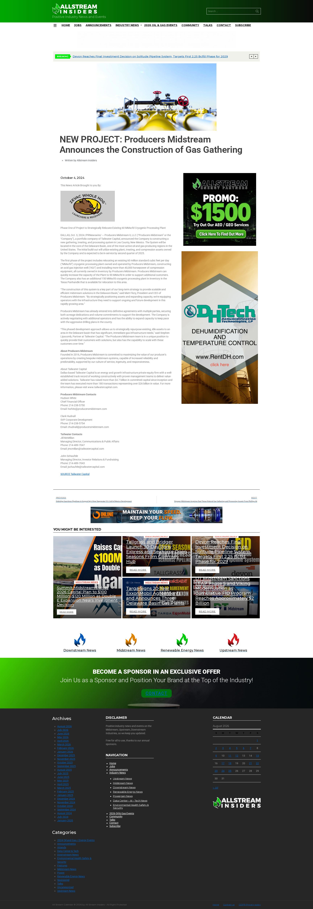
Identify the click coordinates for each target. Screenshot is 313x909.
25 (229, 770)
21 (250, 763)
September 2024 (66, 809)
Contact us (229, 904)
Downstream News (68, 854)
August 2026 (64, 726)
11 (229, 755)
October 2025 (65, 762)
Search (257, 12)
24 (223, 770)
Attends (61, 847)
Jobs (78, 25)
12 (236, 755)
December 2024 (66, 798)
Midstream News (87, 582)
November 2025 (66, 759)
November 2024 (66, 802)
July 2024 (62, 816)
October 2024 (65, 806)
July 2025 (62, 773)
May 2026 (62, 737)
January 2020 (65, 820)
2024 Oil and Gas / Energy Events (76, 840)
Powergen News (123, 796)
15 (257, 755)
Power (60, 872)
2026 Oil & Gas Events (160, 25)
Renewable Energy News (71, 876)
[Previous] (251, 56)
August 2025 (64, 769)
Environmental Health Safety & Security (131, 806)
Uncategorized (65, 887)
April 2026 (63, 740)
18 (229, 763)
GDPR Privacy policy (250, 904)
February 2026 (65, 748)
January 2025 (65, 795)
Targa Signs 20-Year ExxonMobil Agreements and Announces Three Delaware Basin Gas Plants (140, 56)
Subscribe (243, 25)
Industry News (127, 25)
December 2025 (66, 755)
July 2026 (62, 730)
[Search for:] (233, 11)
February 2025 (65, 791)
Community (190, 25)
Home (66, 25)
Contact (224, 25)
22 (257, 763)
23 (216, 770)
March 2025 (64, 787)
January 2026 (65, 751)
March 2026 (64, 744)
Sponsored (63, 880)
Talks (207, 25)
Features (62, 865)
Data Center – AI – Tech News (130, 800)
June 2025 (63, 777)
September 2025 (66, 766)
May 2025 (62, 780)
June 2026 (63, 733)
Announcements (98, 25)
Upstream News (66, 890)
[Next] (256, 56)
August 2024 (64, 813)
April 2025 (63, 784)
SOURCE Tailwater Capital (74, 474)
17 (223, 763)
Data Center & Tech (68, 851)
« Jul (215, 787)
